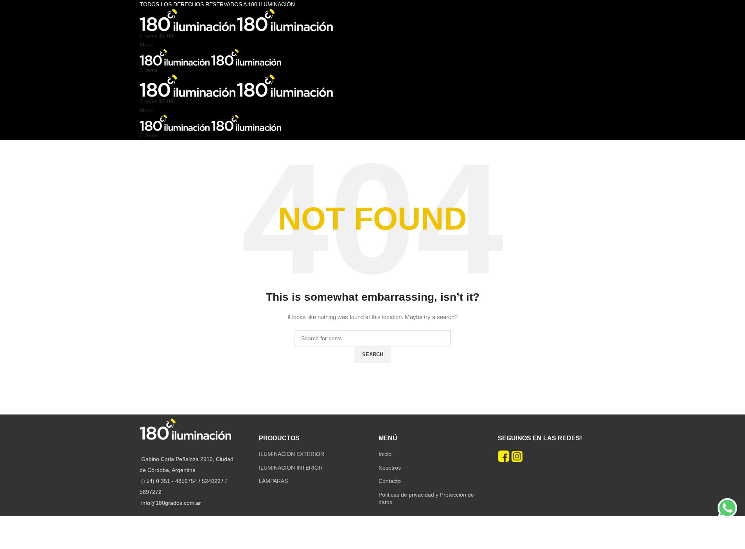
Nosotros (390, 468)
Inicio (385, 454)
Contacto (390, 481)
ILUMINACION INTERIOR (291, 468)
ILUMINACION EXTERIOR (291, 454)
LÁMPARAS (273, 481)
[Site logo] (188, 19)
